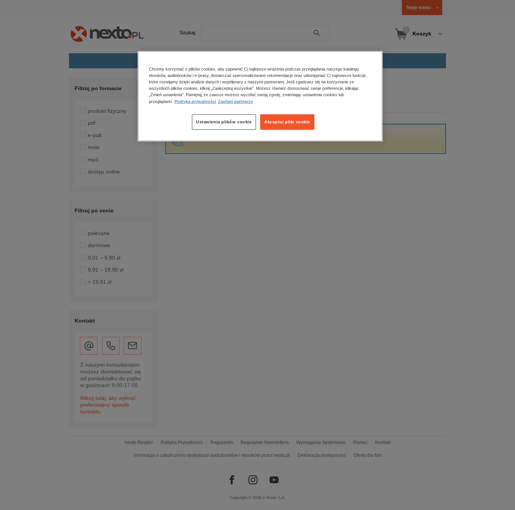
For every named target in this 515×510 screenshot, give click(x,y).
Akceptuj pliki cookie (287, 122)
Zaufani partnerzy (235, 101)
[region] (260, 96)
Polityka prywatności (195, 101)
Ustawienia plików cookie (224, 122)
